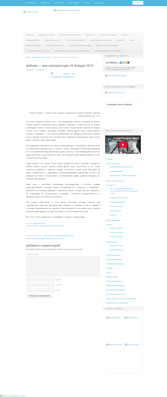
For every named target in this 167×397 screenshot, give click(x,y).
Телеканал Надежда (118, 202)
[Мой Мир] (128, 62)
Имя (59, 279)
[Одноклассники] (126, 62)
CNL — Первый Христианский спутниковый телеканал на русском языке (124, 190)
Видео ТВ (113, 215)
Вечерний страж (116, 250)
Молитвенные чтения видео (108, 51)
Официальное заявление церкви (123, 175)
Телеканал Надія (116, 206)
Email (59, 285)
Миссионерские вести (70, 35)
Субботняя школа (52, 40)
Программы (74, 3)
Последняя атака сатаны (38, 51)
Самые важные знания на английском (72, 51)
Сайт (58, 290)
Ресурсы (86, 3)
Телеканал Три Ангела (118, 197)
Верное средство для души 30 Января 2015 (49, 238)
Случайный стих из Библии (119, 104)
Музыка (124, 35)
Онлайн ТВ (90, 35)
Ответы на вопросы (54, 45)
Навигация (99, 3)
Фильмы (120, 40)
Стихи (131, 40)
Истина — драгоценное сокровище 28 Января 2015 (55, 236)
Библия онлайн (33, 45)
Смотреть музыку (117, 232)
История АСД (31, 3)
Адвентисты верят (46, 35)
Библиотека (59, 3)
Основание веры (116, 171)
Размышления (32, 40)
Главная (30, 35)
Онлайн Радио (115, 211)
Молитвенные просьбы (101, 40)
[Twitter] (123, 62)
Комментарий (32, 254)
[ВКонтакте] (120, 62)
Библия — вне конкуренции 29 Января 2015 (48, 226)
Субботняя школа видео (80, 45)
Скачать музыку (116, 228)
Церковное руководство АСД (121, 167)
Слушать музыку (116, 237)
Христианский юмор (75, 40)
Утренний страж (39, 223)
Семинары (45, 3)
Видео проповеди (108, 35)
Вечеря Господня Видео (107, 45)
